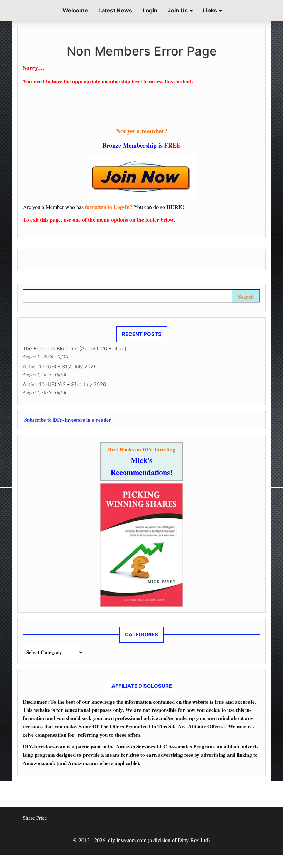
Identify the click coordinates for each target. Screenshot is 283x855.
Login (150, 10)
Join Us (178, 10)
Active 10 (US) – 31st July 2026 (60, 366)
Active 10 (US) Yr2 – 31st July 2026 (64, 384)
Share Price (35, 817)
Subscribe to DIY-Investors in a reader (67, 420)
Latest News (115, 10)
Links (210, 10)
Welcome (74, 10)
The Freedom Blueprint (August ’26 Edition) (74, 348)
